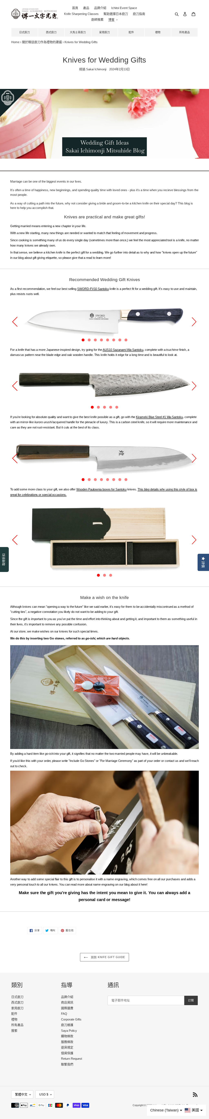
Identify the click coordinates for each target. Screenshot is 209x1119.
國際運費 (67, 1008)
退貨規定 (67, 1047)
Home (15, 42)
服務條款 (67, 1042)
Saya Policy (69, 1030)
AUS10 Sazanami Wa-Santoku (123, 349)
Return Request (71, 1058)
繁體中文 (21, 1094)
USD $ (43, 1094)
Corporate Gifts (71, 1019)
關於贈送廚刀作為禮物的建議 (42, 42)
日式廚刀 (24, 32)
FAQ (64, 1013)
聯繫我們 (67, 1064)
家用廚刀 (104, 32)
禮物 (157, 32)
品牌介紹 (67, 997)
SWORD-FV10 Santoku (93, 288)
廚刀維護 (67, 1025)
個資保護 (67, 1053)
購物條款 (67, 1036)
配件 (131, 32)
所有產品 (184, 32)
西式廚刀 (51, 32)
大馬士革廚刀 (78, 32)
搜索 (14, 1030)
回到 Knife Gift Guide (107, 957)
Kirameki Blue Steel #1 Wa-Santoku (159, 417)
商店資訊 (67, 1002)
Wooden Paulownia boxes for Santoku (101, 489)
